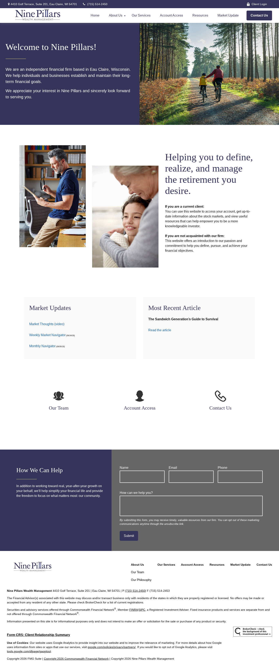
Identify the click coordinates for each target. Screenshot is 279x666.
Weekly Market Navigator (47, 335)
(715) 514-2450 (97, 4)
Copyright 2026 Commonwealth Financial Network (76, 658)
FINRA (133, 609)
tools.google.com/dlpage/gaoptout (29, 651)
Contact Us (220, 408)
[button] (95, 15)
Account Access (139, 408)
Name (124, 467)
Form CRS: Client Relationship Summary (38, 635)
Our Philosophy (141, 580)
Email (173, 467)
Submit (129, 535)
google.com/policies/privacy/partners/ (112, 647)
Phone (222, 467)
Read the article (159, 330)
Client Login (259, 4)
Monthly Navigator (42, 346)
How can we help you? (136, 492)
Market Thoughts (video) (46, 324)
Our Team (59, 408)
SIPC (142, 609)
